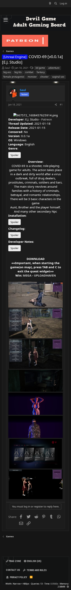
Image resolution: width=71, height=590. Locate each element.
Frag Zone (14, 561)
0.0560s (54, 583)
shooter (44, 76)
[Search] (56, 3)
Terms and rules (37, 570)
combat (29, 72)
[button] (5, 20)
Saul (7, 68)
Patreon (46, 119)
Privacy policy (18, 577)
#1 (61, 104)
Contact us (13, 570)
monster (32, 76)
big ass (7, 72)
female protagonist (13, 76)
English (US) (33, 561)
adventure (54, 68)
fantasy (41, 72)
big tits (18, 72)
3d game (40, 68)
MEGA (27, 275)
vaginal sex (58, 76)
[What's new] (50, 3)
